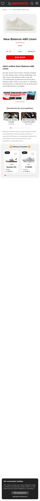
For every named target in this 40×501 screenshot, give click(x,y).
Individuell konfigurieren (20, 496)
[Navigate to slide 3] (16, 128)
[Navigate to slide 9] (26, 175)
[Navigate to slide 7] (26, 128)
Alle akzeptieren (20, 493)
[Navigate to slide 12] (34, 175)
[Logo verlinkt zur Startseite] (20, 3)
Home (5, 9)
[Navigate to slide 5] (21, 128)
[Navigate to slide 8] (29, 128)
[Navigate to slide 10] (29, 175)
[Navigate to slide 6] (24, 128)
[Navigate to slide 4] (18, 128)
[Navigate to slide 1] (10, 128)
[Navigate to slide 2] (13, 128)
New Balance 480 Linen (21, 9)
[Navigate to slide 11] (32, 175)
